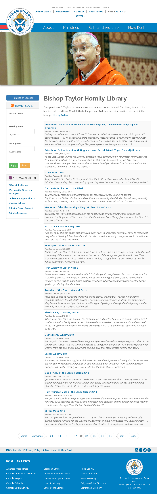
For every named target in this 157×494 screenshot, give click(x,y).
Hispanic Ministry (52, 483)
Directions (50, 449)
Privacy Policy (32, 449)
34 (86, 435)
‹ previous (37, 435)
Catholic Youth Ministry (17, 487)
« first (24, 435)
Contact (79, 11)
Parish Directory (89, 473)
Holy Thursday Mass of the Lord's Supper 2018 (71, 391)
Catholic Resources (18, 213)
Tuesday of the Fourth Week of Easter (66, 290)
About (49, 27)
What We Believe (17, 203)
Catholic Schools (14, 483)
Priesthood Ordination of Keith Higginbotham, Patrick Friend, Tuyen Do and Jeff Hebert (93, 150)
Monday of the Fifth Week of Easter (65, 245)
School (80, 15)
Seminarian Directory (91, 487)
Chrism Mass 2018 (55, 410)
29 (51, 435)
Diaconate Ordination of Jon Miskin (64, 188)
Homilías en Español (23, 97)
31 (67, 435)
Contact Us (15, 449)
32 (75, 435)
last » (134, 435)
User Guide (66, 449)
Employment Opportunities (57, 478)
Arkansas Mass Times (17, 468)
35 (94, 435)
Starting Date (16, 126)
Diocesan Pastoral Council (57, 473)
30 (59, 435)
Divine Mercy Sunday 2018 (59, 334)
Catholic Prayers (14, 478)
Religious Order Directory (93, 483)
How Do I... (137, 27)
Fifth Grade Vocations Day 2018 (62, 226)
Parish (119, 11)
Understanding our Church (22, 198)
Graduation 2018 (54, 172)
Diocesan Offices (52, 468)
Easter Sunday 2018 (56, 353)
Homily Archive (61, 114)
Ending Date (15, 143)
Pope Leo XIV (87, 468)
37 (110, 435)
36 (102, 435)
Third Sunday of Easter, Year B (62, 312)
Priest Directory (88, 478)
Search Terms (16, 113)
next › (123, 435)
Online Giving (43, 11)
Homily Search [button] (24, 105)
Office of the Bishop (18, 185)
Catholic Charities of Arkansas (21, 473)
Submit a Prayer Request (21, 208)
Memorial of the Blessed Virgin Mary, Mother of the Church (78, 207)
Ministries (71, 27)
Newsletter (63, 11)
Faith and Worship (104, 27)
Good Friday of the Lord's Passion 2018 (67, 372)
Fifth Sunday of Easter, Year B (61, 267)
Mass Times (95, 11)
